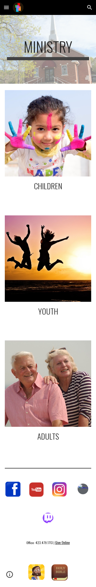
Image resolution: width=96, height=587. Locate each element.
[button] (6, 7)
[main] (48, 49)
